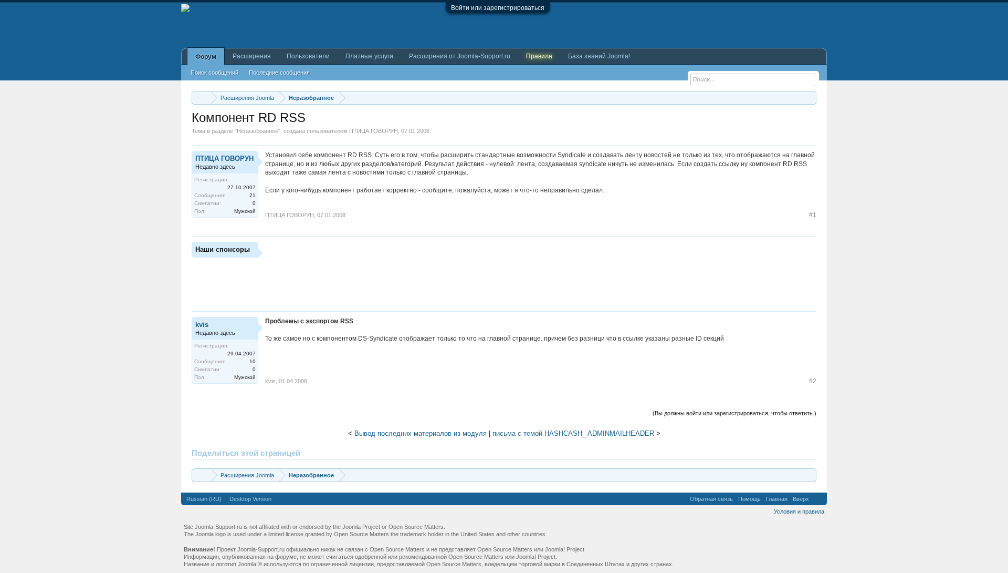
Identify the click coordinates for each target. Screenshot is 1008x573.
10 (252, 361)
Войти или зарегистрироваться (497, 8)
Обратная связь (711, 499)
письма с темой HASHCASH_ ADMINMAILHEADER (573, 433)
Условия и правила (799, 511)
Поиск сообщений (214, 72)
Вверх (801, 499)
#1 (812, 215)
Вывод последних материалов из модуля (420, 433)
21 (252, 195)
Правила (539, 56)
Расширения (252, 56)
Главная (777, 499)
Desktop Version (250, 499)
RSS (818, 499)
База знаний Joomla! (599, 56)
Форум (205, 56)
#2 (812, 381)
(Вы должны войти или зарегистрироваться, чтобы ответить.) (734, 413)
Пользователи (308, 56)
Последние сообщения (279, 72)
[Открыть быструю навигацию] (809, 97)
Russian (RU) (204, 499)
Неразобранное (257, 131)
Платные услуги (369, 56)
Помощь (749, 499)
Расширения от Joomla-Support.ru (459, 56)
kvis (201, 325)
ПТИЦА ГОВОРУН (373, 131)
